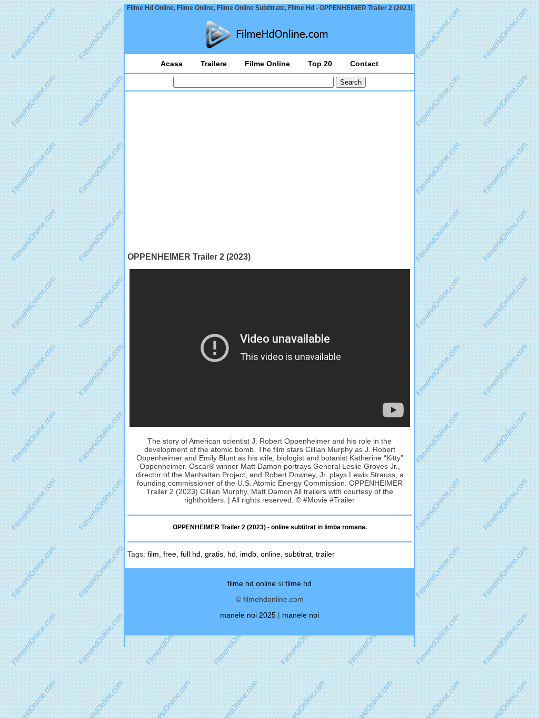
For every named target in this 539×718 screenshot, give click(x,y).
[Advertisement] (269, 173)
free (169, 554)
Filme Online (267, 63)
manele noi (300, 615)
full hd (191, 554)
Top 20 (320, 63)
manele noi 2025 (248, 615)
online (271, 554)
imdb (248, 554)
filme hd (298, 583)
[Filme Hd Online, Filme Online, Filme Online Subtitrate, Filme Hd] (269, 34)
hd (231, 554)
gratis (214, 554)
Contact (364, 63)
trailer (325, 554)
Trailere (214, 63)
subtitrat (298, 554)
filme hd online (251, 583)
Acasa (172, 63)
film (153, 554)
